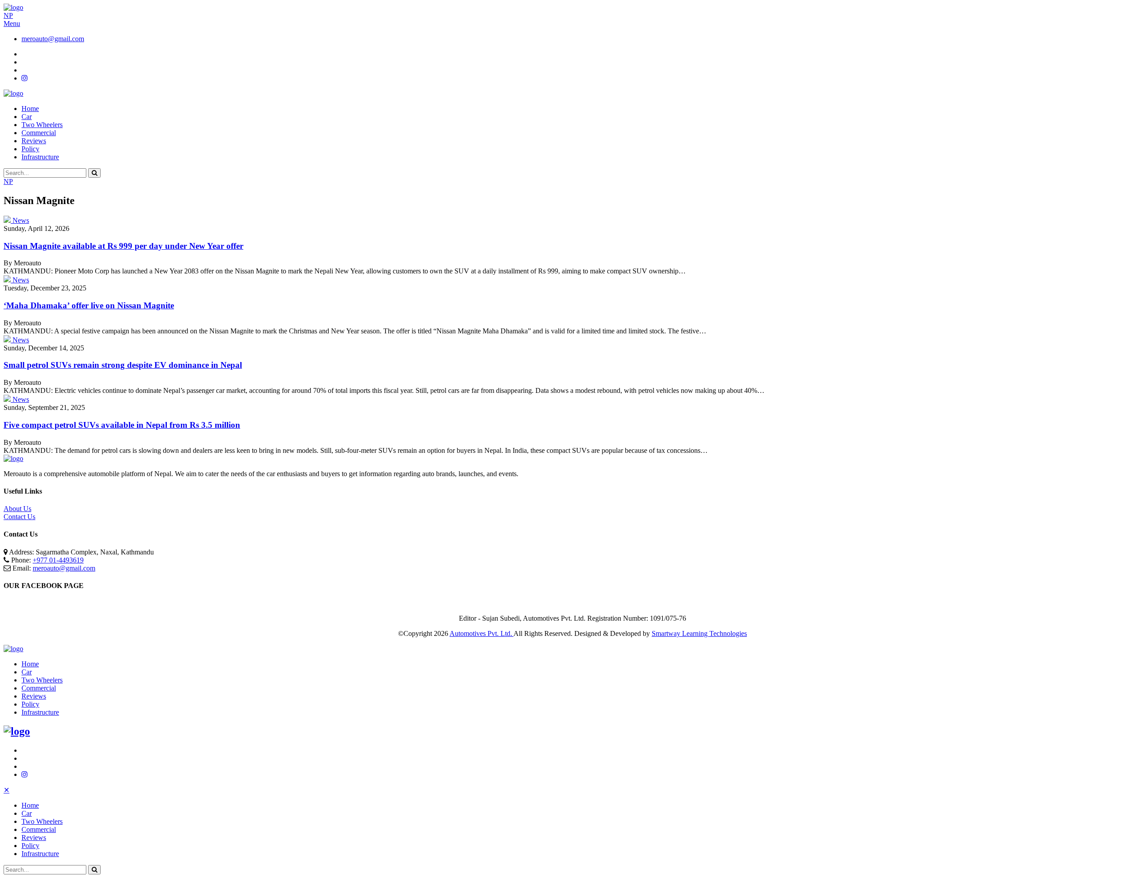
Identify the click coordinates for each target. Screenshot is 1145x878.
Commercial (38, 132)
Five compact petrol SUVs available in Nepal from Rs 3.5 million (122, 425)
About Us (17, 508)
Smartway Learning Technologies (699, 633)
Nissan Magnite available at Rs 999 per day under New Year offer (123, 246)
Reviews (33, 141)
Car (26, 116)
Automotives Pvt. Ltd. (481, 633)
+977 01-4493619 (58, 560)
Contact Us (19, 516)
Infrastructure (40, 157)
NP (8, 15)
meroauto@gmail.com (52, 39)
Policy (30, 149)
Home (30, 108)
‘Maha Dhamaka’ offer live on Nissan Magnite (89, 305)
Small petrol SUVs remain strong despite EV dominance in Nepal (123, 365)
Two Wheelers (42, 124)
